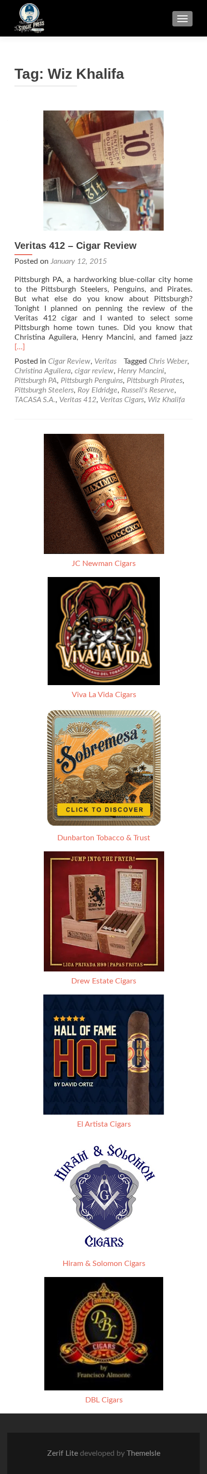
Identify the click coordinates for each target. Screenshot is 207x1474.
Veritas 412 (77, 400)
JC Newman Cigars (104, 563)
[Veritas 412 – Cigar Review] (103, 170)
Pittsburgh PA (35, 380)
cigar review (94, 371)
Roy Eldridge (97, 390)
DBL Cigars (104, 1400)
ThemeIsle (143, 1453)
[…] (19, 347)
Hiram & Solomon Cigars (104, 1263)
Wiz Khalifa (166, 400)
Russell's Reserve (147, 390)
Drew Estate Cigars (103, 981)
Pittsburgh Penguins (92, 380)
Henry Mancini (140, 371)
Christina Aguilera (42, 371)
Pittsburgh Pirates (154, 380)
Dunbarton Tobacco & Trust (103, 838)
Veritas (105, 361)
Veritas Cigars (122, 400)
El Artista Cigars (104, 1124)
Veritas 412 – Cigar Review (75, 245)
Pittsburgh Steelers (44, 390)
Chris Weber (168, 361)
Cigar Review (69, 361)
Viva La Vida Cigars (104, 695)
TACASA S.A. (34, 400)
